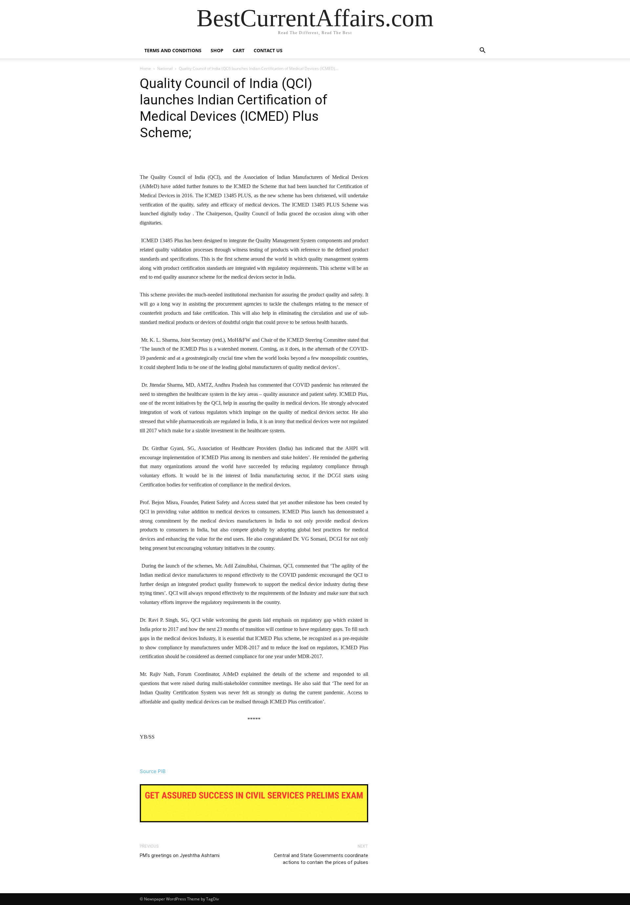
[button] (482, 51)
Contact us (268, 50)
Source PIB (153, 771)
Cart (238, 50)
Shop (217, 50)
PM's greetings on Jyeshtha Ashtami (180, 855)
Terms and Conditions (172, 50)
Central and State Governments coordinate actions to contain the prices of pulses (321, 858)
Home (145, 68)
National (165, 68)
